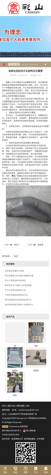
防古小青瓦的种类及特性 (15, 280)
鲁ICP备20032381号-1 (11, 430)
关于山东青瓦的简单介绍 (15, 290)
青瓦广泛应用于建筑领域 (15, 245)
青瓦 (13, 176)
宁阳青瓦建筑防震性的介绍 (16, 295)
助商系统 (24, 426)
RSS (4, 406)
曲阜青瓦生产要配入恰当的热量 (18, 285)
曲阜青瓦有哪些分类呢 (14, 271)
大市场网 (40, 439)
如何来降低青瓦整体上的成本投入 (19, 304)
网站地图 (20, 406)
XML (28, 406)
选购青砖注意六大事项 (38, 245)
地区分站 (11, 406)
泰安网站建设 (29, 439)
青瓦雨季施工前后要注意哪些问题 (19, 276)
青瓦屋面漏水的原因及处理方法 (18, 300)
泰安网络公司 (17, 439)
